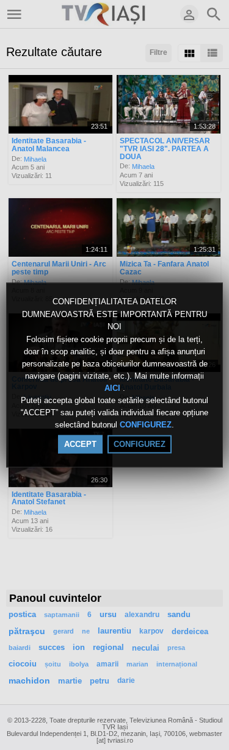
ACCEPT (80, 443)
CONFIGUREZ (146, 424)
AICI (113, 388)
